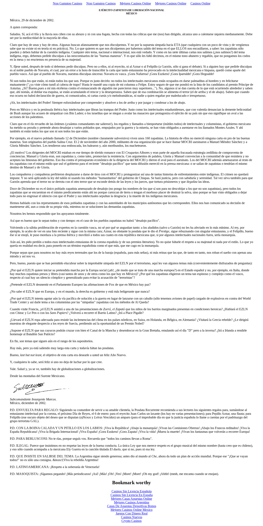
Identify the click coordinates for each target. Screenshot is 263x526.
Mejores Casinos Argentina (131, 502)
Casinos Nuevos (131, 517)
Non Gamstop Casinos (67, 3)
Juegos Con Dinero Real (132, 513)
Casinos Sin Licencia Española (132, 491)
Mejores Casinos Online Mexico (131, 509)
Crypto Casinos (131, 521)
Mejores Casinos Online (135, 3)
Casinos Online (200, 3)
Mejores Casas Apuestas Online (131, 498)
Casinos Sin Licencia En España (132, 495)
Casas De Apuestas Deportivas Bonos (131, 506)
